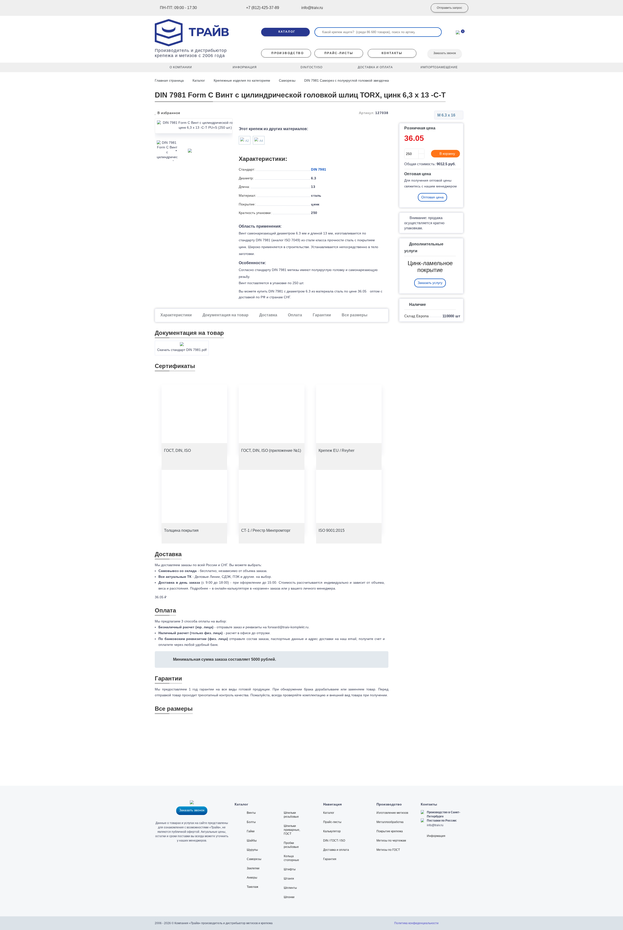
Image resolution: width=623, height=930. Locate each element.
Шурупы (252, 850)
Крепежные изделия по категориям (242, 80)
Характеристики (176, 315)
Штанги (289, 878)
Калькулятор (332, 831)
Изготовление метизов (392, 812)
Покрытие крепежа (389, 831)
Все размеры (354, 315)
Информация (436, 836)
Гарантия (329, 859)
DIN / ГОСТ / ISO (334, 840)
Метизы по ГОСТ (388, 850)
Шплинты (290, 888)
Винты (251, 812)
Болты (251, 822)
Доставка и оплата (336, 850)
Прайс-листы (332, 822)
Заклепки (253, 868)
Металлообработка (389, 822)
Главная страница (170, 80)
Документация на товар (225, 315)
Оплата (295, 315)
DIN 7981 (318, 169)
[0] (458, 32)
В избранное (168, 113)
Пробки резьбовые (291, 845)
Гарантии (322, 315)
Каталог (198, 80)
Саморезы (287, 80)
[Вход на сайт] (417, 8)
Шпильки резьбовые (291, 814)
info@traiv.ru (435, 825)
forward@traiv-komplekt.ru (288, 627)
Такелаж (252, 887)
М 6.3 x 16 (446, 115)
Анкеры (252, 877)
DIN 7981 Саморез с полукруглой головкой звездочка (346, 80)
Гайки (251, 831)
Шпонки (289, 897)
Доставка (268, 315)
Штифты (290, 869)
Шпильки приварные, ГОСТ (292, 829)
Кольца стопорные (291, 858)
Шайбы (252, 840)
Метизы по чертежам (391, 840)
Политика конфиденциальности (416, 923)
